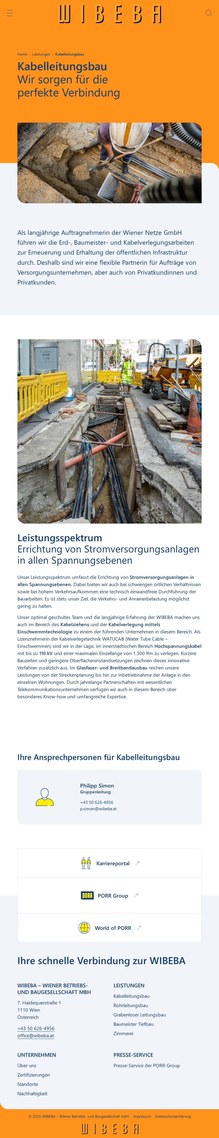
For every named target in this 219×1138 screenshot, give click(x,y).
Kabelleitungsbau (132, 996)
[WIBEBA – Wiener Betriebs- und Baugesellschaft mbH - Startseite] (110, 13)
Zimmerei (123, 1033)
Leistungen (41, 54)
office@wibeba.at (35, 1035)
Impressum (142, 1116)
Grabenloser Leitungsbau (140, 1014)
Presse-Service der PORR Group (147, 1065)
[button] (10, 13)
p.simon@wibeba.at (98, 808)
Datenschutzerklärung (173, 1116)
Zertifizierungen (33, 1074)
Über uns (26, 1065)
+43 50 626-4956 (96, 802)
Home (22, 54)
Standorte (27, 1084)
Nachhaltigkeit (32, 1093)
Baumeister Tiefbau (134, 1024)
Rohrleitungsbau (131, 1005)
